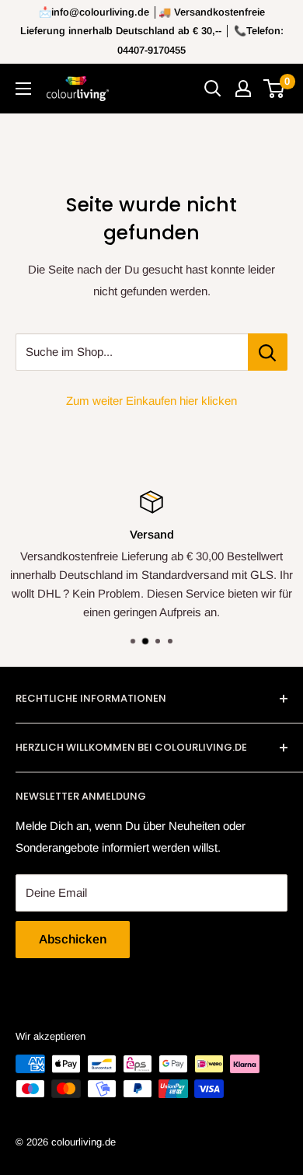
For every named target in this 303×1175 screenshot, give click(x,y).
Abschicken (72, 939)
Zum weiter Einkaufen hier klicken (151, 400)
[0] (274, 88)
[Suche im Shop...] (267, 352)
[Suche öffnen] (212, 88)
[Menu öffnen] (23, 88)
